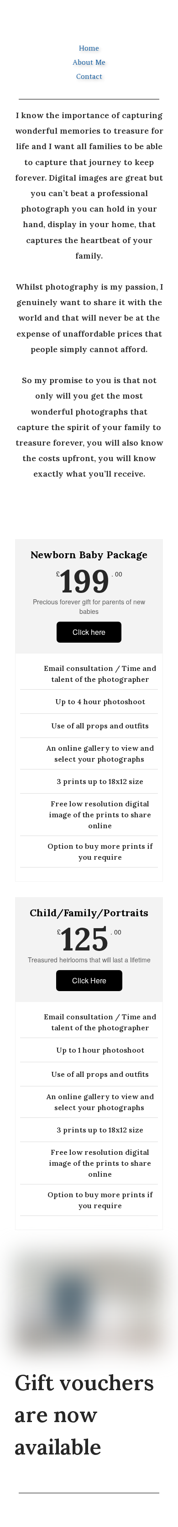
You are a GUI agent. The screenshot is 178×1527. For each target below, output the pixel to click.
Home (89, 48)
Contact (89, 76)
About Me (89, 62)
